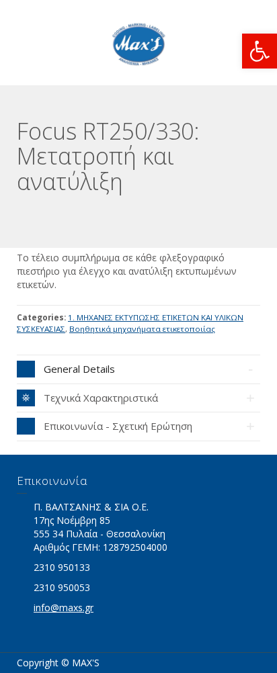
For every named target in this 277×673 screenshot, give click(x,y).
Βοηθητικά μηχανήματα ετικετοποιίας (142, 329)
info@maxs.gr (63, 607)
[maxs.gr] (138, 42)
